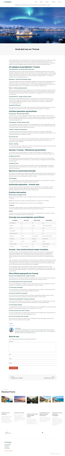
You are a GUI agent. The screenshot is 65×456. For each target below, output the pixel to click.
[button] (42, 432)
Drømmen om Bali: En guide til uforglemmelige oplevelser (32, 415)
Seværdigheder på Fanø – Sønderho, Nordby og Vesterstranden (45, 414)
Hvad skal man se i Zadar (19, 412)
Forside (36, 1)
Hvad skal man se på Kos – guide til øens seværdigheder (57, 414)
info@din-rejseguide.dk (8, 450)
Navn (10, 354)
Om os (59, 1)
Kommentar (11, 341)
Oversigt (46, 1)
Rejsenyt (41, 1)
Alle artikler (53, 1)
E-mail (10, 358)
